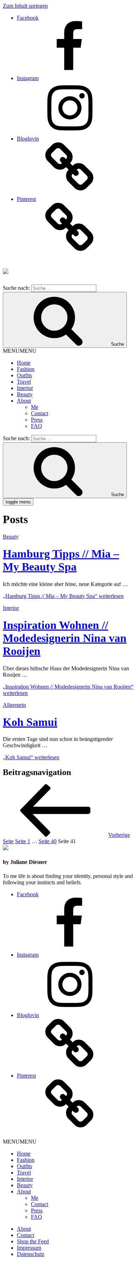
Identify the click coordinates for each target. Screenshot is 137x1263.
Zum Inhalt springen (25, 6)
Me (34, 407)
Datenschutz (30, 1254)
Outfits (24, 375)
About (24, 401)
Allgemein (14, 705)
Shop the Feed (33, 1241)
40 (48, 841)
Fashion (25, 369)
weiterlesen (63, 596)
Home (24, 363)
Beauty (25, 394)
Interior (25, 388)
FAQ (36, 426)
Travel (24, 382)
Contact (39, 413)
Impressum (29, 1248)
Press (37, 420)
